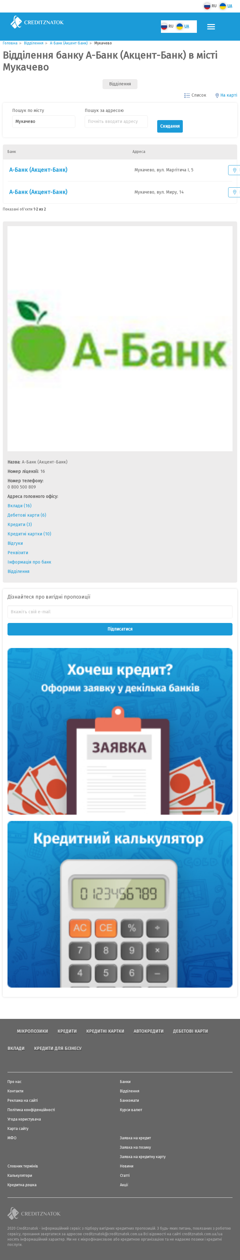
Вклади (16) (20, 506)
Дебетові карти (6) (27, 515)
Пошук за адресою (104, 110)
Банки (125, 1082)
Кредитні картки (105, 1031)
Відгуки (15, 543)
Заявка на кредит (135, 1138)
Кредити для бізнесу (58, 1048)
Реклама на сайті (23, 1100)
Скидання (170, 126)
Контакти (15, 1091)
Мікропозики (32, 1031)
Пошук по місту (28, 110)
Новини (126, 1166)
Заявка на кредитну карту (143, 1157)
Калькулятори (20, 1175)
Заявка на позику (135, 1147)
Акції (124, 1185)
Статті (125, 1175)
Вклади (16, 1048)
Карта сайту (18, 1128)
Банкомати (129, 1100)
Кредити (67, 1031)
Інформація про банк (29, 562)
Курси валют (131, 1110)
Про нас (15, 1082)
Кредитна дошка (22, 1185)
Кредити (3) (20, 524)
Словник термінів (23, 1166)
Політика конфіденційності (31, 1110)
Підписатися (120, 629)
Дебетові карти (190, 1031)
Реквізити (18, 552)
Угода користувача (24, 1119)
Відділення (18, 571)
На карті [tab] (228, 95)
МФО (12, 1138)
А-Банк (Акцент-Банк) (38, 169)
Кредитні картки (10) (29, 534)
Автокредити (149, 1031)
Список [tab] (199, 95)
